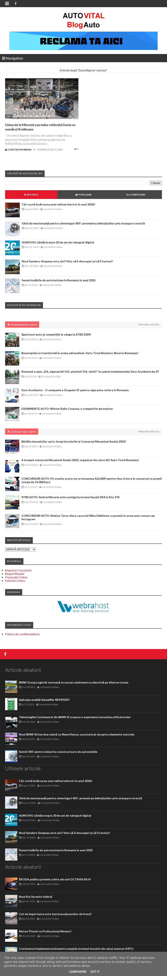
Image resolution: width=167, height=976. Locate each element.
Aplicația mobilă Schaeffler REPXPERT (44, 699)
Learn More (77, 971)
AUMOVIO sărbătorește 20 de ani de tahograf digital (58, 242)
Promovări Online (16, 577)
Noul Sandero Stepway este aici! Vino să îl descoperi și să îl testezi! (67, 261)
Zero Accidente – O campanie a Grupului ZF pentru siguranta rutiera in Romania (75, 390)
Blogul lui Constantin (18, 570)
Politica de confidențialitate (22, 634)
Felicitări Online (15, 580)
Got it (95, 971)
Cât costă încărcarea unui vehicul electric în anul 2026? (58, 204)
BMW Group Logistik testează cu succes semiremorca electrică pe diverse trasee (73, 682)
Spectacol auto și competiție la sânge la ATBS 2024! (56, 334)
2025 (8, 116)
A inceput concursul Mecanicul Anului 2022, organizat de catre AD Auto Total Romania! (80, 460)
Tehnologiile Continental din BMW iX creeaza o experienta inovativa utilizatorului (74, 717)
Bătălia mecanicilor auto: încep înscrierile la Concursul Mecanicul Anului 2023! (73, 441)
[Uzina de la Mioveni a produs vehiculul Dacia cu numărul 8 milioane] (41, 99)
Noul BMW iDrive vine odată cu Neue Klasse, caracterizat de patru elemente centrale (76, 734)
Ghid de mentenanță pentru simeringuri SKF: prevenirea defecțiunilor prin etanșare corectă (83, 223)
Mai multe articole (148, 324)
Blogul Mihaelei (14, 573)
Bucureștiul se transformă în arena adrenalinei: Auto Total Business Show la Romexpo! (79, 353)
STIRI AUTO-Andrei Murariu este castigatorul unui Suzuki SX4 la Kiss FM (70, 497)
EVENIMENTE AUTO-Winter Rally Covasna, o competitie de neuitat (67, 408)
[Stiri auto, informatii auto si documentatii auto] (84, 20)
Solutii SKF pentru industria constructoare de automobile (58, 751)
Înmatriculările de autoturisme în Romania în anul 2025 (59, 280)
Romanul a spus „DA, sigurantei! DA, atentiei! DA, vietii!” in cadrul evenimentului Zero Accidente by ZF (90, 371)
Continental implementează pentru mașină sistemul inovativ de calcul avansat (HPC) (76, 948)
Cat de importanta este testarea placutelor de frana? (55, 914)
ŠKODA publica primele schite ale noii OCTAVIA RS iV (55, 879)
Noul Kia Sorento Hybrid (35, 896)
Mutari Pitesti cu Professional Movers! (45, 931)
